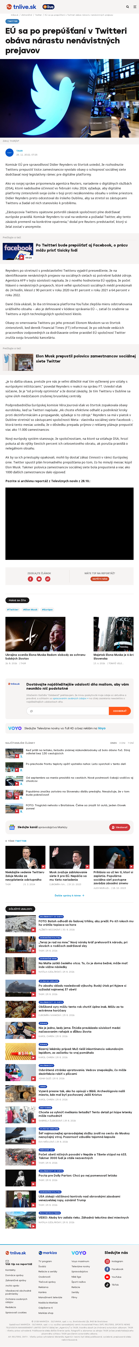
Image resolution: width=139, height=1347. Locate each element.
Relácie (76, 1287)
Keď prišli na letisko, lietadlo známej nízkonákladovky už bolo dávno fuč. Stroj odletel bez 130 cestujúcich (78, 752)
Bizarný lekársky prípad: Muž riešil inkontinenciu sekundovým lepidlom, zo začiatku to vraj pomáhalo (81, 1050)
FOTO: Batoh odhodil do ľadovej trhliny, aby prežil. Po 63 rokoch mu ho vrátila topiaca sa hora (86, 923)
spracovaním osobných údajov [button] (70, 698)
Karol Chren (46, 1036)
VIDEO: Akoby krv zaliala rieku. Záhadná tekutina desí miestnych (84, 1217)
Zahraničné (27, 15)
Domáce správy (14, 1275)
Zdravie (43, 1023)
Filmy (74, 1297)
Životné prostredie (50, 1213)
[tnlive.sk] (21, 7)
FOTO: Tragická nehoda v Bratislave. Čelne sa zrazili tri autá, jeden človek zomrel (76, 807)
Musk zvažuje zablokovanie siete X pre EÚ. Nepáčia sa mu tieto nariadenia (68, 876)
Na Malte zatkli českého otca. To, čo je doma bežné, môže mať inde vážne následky (83, 965)
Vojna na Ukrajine (49, 981)
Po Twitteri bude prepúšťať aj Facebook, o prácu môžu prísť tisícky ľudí (82, 247)
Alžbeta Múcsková (50, 929)
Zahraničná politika (50, 938)
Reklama (43, 1287)
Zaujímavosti (46, 1065)
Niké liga (76, 1276)
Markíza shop (45, 1313)
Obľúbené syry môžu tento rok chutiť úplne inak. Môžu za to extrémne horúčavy (81, 1008)
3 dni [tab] (122, 743)
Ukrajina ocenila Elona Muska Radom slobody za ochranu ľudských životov (45, 656)
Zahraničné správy (15, 1280)
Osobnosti (44, 1276)
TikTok (115, 1284)
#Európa (47, 609)
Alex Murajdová (102, 888)
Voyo (102, 728)
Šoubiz (42, 1266)
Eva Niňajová (46, 1141)
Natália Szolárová (50, 972)
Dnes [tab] (113, 743)
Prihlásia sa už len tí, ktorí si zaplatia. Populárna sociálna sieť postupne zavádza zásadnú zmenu (113, 878)
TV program (45, 1261)
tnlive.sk (15, 15)
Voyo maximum (80, 1261)
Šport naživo (79, 1281)
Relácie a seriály (47, 1271)
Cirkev (43, 1087)
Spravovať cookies (16, 1312)
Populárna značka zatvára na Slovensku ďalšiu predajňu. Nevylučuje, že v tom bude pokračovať (77, 793)
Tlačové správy (47, 1281)
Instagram (117, 1261)
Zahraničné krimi (48, 959)
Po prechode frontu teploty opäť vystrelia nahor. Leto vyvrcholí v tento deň (76, 764)
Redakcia (10, 1307)
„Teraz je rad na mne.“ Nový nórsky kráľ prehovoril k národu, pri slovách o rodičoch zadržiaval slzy (83, 944)
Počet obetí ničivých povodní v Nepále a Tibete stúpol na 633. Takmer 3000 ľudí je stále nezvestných (83, 1156)
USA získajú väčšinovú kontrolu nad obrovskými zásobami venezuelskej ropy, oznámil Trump (79, 1198)
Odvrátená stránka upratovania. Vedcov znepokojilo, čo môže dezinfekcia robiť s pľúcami (82, 1072)
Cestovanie (45, 1108)
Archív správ (12, 1285)
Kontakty (10, 1270)
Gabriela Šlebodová (50, 1120)
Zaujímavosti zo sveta (51, 917)
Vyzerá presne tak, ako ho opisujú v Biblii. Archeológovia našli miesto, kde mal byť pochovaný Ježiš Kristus (82, 1093)
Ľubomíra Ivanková (57, 884)
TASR (19, 150)
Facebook (117, 1269)
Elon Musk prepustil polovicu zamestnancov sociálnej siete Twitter (86, 358)
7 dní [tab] (131, 743)
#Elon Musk (30, 609)
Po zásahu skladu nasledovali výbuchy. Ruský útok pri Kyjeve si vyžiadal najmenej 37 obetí (82, 987)
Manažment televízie (50, 1297)
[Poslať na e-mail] (39, 579)
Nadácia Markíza (48, 1302)
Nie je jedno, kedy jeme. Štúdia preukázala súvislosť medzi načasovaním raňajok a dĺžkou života (79, 1029)
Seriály (75, 1292)
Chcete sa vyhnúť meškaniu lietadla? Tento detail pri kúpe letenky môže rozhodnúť (85, 1114)
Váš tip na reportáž (18, 1264)
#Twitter (12, 609)
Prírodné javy (47, 1150)
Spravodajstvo (80, 1271)
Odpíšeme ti (45, 1307)
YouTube (116, 1277)
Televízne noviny (81, 1266)
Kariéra (42, 1292)
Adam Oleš (45, 1078)
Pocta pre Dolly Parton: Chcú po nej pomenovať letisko (78, 1175)
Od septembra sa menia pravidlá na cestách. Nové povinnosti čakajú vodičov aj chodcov (79, 779)
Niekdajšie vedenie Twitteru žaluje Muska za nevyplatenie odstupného (24, 876)
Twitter (38, 15)
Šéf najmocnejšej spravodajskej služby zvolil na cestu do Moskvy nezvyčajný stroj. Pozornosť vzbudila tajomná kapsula (84, 1135)
